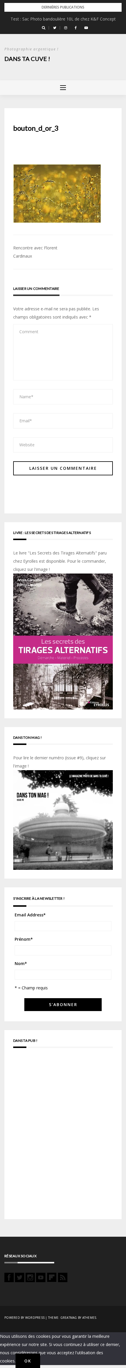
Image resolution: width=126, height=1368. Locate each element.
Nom (21, 963)
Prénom (24, 939)
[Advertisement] (63, 1136)
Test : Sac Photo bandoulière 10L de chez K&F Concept (63, 19)
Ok (27, 1361)
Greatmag (68, 1318)
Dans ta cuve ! (27, 58)
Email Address (30, 915)
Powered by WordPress (24, 1318)
